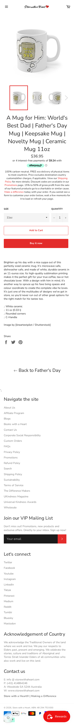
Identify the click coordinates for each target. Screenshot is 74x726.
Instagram (10, 579)
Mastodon (10, 623)
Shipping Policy (13, 474)
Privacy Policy (12, 452)
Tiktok (7, 590)
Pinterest (9, 596)
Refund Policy (12, 463)
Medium (8, 601)
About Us (9, 407)
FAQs (7, 446)
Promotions (11, 185)
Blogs (7, 418)
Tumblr (8, 612)
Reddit (7, 607)
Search (8, 468)
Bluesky (8, 618)
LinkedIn (9, 584)
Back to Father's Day (39, 370)
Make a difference (14, 192)
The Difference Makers (17, 491)
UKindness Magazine (16, 496)
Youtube (8, 573)
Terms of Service (13, 485)
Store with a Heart (21, 707)
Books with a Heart (15, 424)
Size (6, 208)
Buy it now (36, 243)
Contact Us (10, 430)
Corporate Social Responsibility (22, 435)
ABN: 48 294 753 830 (42, 707)
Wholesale (10, 507)
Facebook (9, 568)
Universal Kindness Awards (20, 502)
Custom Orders (13, 441)
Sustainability (12, 480)
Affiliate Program (14, 413)
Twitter (8, 562)
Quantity (57, 208)
